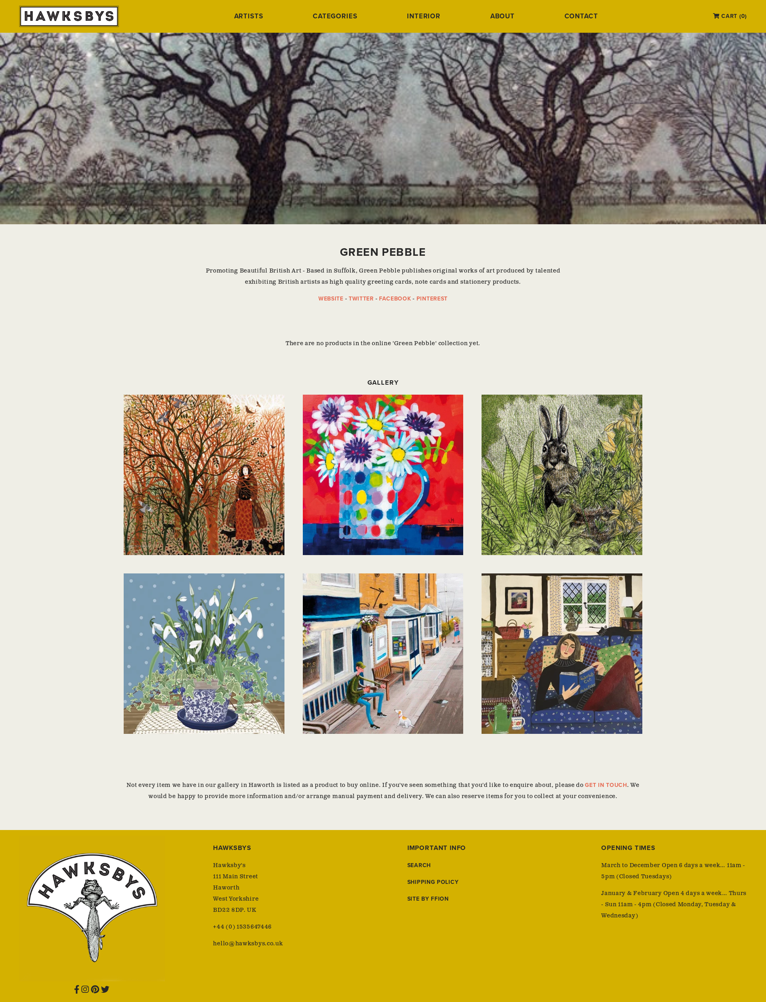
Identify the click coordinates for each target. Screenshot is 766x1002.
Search (419, 865)
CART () (733, 16)
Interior (423, 16)
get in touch (606, 785)
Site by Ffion (428, 898)
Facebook (395, 298)
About (502, 16)
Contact (581, 16)
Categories (335, 16)
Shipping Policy (433, 882)
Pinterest (432, 298)
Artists (248, 16)
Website (331, 298)
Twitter (361, 298)
